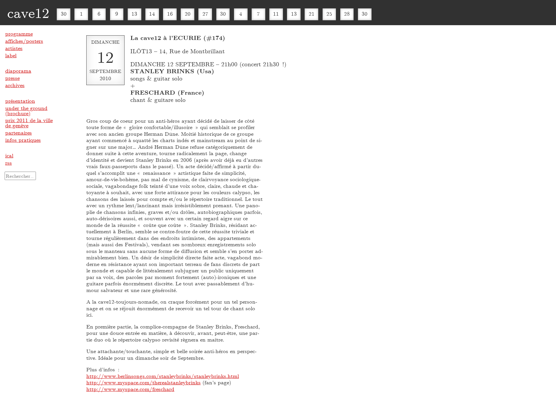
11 (276, 13)
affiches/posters (24, 41)
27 (205, 13)
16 (170, 13)
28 (347, 13)
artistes (14, 48)
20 (188, 13)
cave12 (28, 12)
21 (311, 13)
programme (19, 33)
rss (8, 162)
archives (15, 85)
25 (329, 13)
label (11, 55)
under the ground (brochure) (26, 110)
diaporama (18, 70)
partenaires (18, 132)
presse (12, 78)
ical (9, 155)
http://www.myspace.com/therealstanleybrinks (143, 382)
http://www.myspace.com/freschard (130, 389)
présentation (20, 100)
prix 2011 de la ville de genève (29, 122)
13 (134, 13)
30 (64, 13)
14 (152, 13)
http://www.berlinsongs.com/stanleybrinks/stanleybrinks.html (162, 376)
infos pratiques (23, 140)
